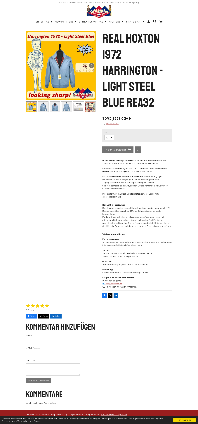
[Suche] (155, 21)
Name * (29, 335)
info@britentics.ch (113, 284)
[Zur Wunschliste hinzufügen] (138, 149)
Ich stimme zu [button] (184, 420)
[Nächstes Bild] (91, 65)
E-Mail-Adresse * (33, 348)
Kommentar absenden (38, 381)
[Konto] (149, 21)
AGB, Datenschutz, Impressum (114, 415)
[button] (31, 106)
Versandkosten (112, 124)
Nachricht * (31, 360)
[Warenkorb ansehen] (161, 21)
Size (106, 132)
